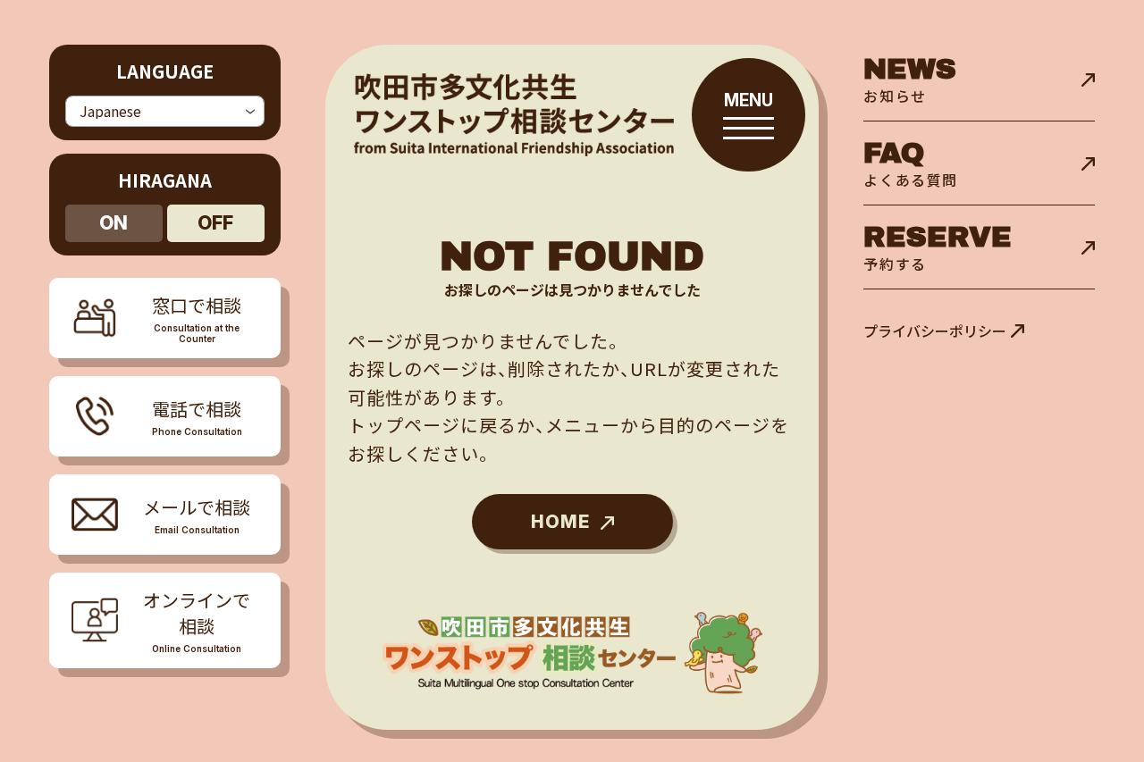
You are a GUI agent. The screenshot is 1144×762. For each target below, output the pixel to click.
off (215, 223)
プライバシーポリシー (934, 330)
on (113, 223)
